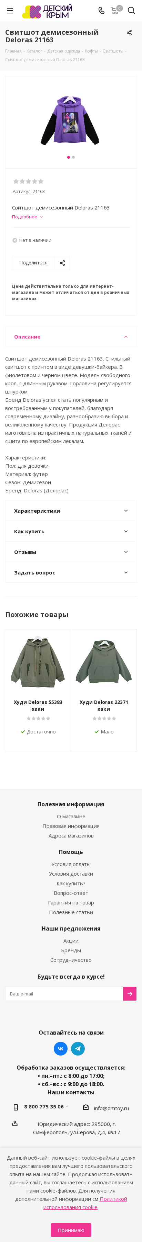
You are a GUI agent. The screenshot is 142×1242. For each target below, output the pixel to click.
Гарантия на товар (71, 902)
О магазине (71, 816)
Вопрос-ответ (71, 892)
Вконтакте (61, 1049)
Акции (71, 940)
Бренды (71, 950)
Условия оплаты (71, 864)
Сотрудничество (71, 959)
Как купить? (71, 883)
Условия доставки (71, 873)
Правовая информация (71, 825)
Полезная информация (71, 804)
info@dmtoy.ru (111, 1108)
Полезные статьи (71, 912)
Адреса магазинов (71, 835)
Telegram (78, 1049)
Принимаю (71, 1230)
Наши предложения (71, 928)
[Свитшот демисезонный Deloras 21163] (71, 119)
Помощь (71, 852)
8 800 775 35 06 (44, 1106)
